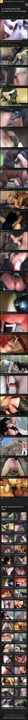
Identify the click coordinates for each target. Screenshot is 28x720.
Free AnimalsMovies (14, 1)
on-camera (15, 44)
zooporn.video (14, 717)
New (13, 17)
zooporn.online (21, 717)
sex (3, 44)
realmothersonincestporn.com (10, 718)
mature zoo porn (7, 717)
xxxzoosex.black (21, 718)
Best (9, 17)
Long (16, 17)
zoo (6, 44)
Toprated (22, 17)
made (10, 44)
